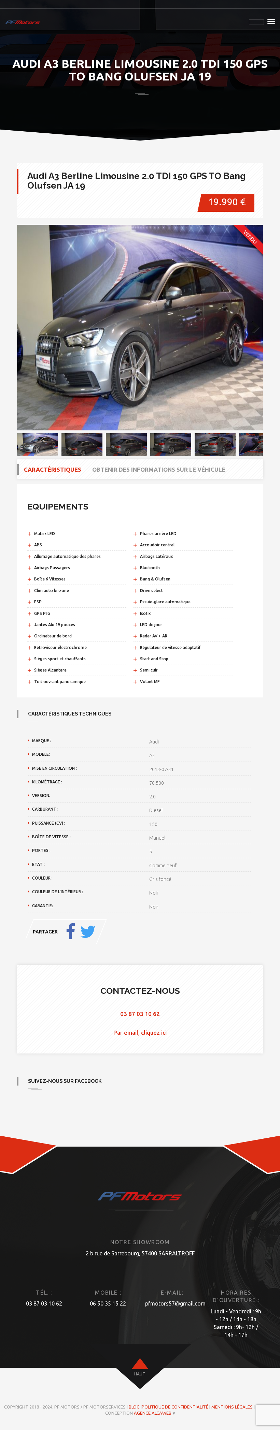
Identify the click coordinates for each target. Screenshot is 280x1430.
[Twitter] (88, 931)
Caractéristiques (52, 469)
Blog (134, 1406)
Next (253, 327)
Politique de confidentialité (175, 1406)
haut (139, 1374)
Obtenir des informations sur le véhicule (158, 469)
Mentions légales (232, 1406)
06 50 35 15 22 (108, 1303)
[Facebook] (70, 931)
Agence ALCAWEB (152, 1413)
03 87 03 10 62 (140, 1014)
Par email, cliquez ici (140, 1032)
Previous (27, 327)
